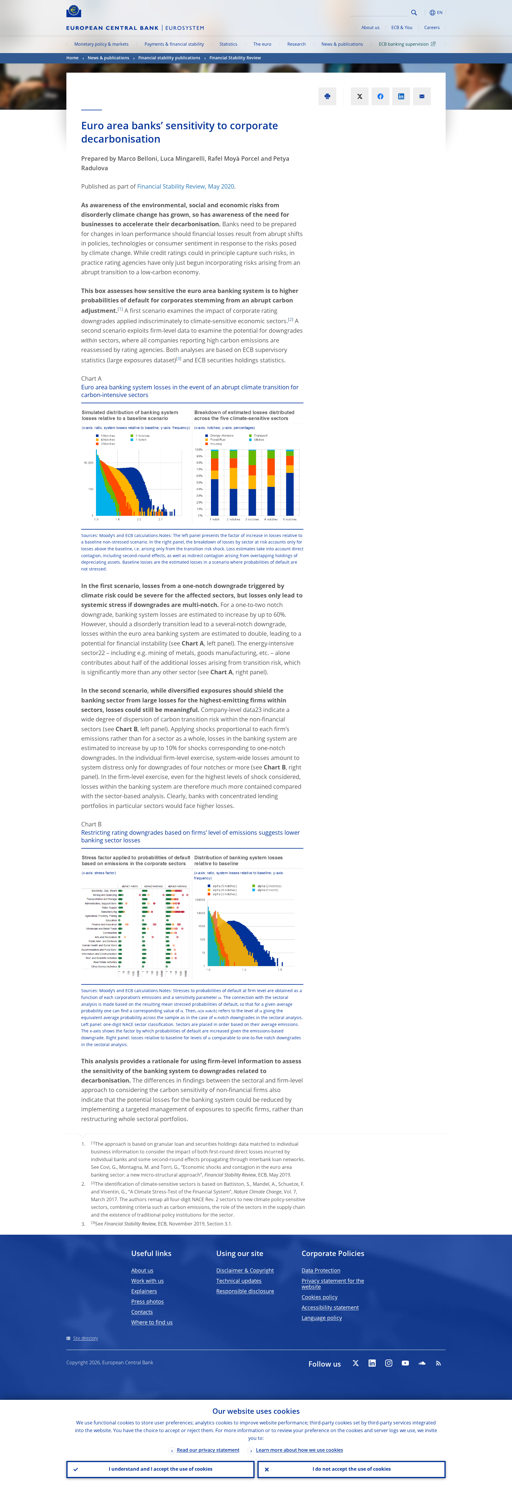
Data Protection (321, 1271)
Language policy (322, 1318)
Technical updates (239, 1281)
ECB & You (401, 28)
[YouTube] (405, 1363)
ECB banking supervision (404, 44)
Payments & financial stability (174, 44)
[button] (425, 12)
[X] (355, 1363)
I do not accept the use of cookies (352, 1469)
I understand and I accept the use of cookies (160, 1469)
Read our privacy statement (208, 1450)
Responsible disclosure (245, 1291)
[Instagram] (389, 1363)
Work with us (147, 1281)
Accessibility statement (330, 1308)
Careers (432, 28)
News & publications (342, 44)
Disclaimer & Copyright (245, 1271)
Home (72, 58)
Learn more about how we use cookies (299, 1450)
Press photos (147, 1302)
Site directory (85, 1338)
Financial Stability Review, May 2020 (185, 187)
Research (296, 44)
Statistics (228, 44)
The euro (262, 44)
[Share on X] (360, 96)
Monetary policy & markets (101, 44)
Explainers (144, 1291)
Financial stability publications (169, 58)
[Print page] (327, 96)
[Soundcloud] (422, 1363)
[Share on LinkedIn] (401, 96)
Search (414, 12)
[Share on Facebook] (380, 96)
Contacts (142, 1312)
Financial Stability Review (235, 58)
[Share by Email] (422, 96)
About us (370, 28)
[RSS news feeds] (438, 1363)
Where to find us (152, 1322)
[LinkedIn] (372, 1363)
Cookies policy (319, 1297)
